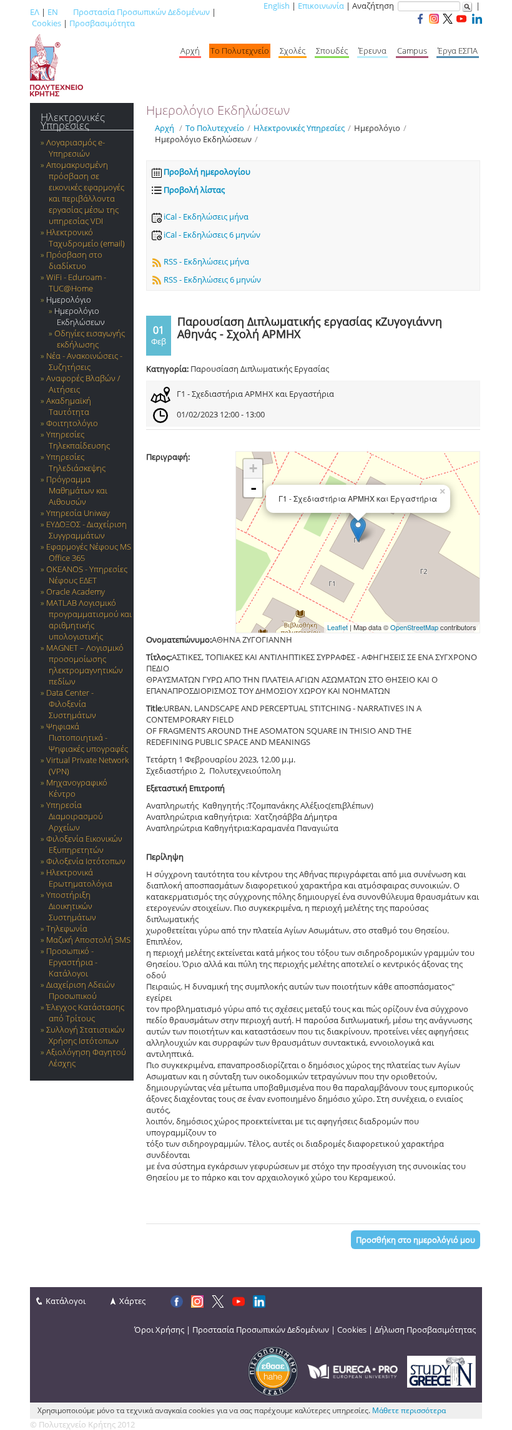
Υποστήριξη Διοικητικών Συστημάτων (71, 906)
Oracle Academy (75, 591)
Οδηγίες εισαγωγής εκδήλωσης (89, 339)
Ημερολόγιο (68, 299)
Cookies (46, 23)
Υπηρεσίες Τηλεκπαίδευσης (78, 440)
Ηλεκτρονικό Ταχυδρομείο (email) (85, 237)
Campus (412, 50)
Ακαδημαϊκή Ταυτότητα (68, 406)
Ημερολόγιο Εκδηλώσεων (79, 316)
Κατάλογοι (66, 1300)
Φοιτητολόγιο (72, 423)
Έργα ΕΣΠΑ (458, 50)
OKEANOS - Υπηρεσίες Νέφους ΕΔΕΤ (86, 574)
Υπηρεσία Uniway (78, 512)
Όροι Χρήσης (159, 1329)
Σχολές (292, 50)
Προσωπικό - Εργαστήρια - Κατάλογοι (71, 962)
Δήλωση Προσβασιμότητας (425, 1329)
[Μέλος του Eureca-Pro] (352, 1370)
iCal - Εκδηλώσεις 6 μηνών (211, 234)
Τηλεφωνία (66, 928)
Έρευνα (372, 50)
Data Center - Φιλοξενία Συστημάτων (71, 704)
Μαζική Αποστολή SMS (88, 939)
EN (52, 11)
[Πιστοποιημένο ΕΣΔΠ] (273, 1370)
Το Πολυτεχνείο (239, 50)
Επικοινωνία (321, 5)
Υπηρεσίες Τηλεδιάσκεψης (76, 462)
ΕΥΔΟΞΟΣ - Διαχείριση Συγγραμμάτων (86, 529)
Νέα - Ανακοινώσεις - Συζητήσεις (84, 361)
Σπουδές (332, 50)
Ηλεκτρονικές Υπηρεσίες (73, 121)
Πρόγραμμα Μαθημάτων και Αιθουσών (76, 490)
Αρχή (190, 50)
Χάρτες (132, 1300)
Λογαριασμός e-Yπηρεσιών (75, 148)
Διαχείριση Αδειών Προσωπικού (80, 990)
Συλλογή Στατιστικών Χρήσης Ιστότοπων (85, 1035)
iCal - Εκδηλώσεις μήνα (205, 216)
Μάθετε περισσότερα (409, 1410)
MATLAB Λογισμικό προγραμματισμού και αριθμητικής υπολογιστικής (89, 619)
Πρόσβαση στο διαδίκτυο (74, 260)
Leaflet (337, 627)
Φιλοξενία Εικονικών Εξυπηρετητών (84, 844)
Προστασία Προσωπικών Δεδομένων (141, 11)
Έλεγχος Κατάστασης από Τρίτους (85, 1012)
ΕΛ (34, 11)
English (276, 5)
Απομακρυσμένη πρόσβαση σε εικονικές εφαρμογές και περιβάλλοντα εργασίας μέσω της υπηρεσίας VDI (85, 192)
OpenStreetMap (414, 627)
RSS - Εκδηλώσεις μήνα (205, 261)
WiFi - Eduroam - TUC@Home (76, 282)
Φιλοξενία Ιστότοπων (86, 861)
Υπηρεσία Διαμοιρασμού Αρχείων (74, 816)
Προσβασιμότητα (102, 23)
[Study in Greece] (441, 1370)
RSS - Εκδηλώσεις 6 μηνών (211, 279)
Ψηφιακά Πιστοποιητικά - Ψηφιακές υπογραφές (87, 737)
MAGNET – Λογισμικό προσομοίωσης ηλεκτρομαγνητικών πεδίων (85, 664)
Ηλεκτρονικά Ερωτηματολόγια (79, 878)
